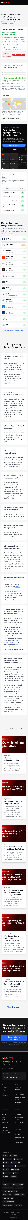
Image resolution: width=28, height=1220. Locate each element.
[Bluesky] (12, 1068)
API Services (6, 1184)
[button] (26, 2)
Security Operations (8, 1198)
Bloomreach (5, 9)
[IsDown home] (6, 2)
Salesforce (7, 1173)
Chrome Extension (19, 1142)
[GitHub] (9, 1068)
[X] (6, 1068)
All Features (18, 1102)
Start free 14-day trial (12, 44)
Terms (23, 1212)
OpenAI (7, 1169)
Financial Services (7, 1205)
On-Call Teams (5, 1122)
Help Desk (4, 1114)
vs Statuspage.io (19, 1119)
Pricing (3, 1090)
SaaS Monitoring (19, 1099)
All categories (18, 1205)
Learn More (14, 149)
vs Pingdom (18, 1114)
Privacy (14, 1214)
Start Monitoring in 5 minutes (14, 1038)
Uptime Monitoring (20, 1097)
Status (12, 1212)
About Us (4, 1087)
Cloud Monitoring (19, 1094)
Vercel (6, 1176)
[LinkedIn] (2, 1068)
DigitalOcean (19, 1159)
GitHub (6, 1162)
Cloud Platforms (7, 1194)
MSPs (3, 1117)
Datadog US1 (8, 1159)
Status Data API (6, 1132)
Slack (16, 640)
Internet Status (19, 1139)
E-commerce (5, 1130)
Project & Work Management (10, 1191)
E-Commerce (19, 1187)
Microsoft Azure (20, 1166)
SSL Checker (18, 1134)
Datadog (6, 642)
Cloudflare (14, 1155)
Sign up (23, 88)
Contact (18, 1212)
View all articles (13, 1007)
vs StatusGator (19, 1117)
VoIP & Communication (8, 1201)
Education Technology (17, 1184)
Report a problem (19, 54)
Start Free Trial (13, 145)
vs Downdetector (19, 1112)
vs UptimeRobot (19, 1122)
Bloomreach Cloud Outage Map (11, 118)
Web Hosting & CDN (19, 1194)
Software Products (6, 1112)
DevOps (4, 1119)
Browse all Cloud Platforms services (13, 330)
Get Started (5, 1095)
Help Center (6, 1212)
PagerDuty (13, 642)
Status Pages (18, 1092)
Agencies (4, 1127)
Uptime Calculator (19, 1137)
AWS (6, 1155)
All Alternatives (19, 1125)
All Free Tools (18, 1132)
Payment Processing (8, 1187)
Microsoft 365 (8, 1166)
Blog (3, 1093)
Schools (4, 1125)
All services (13, 1176)
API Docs (17, 1105)
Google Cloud (16, 1162)
